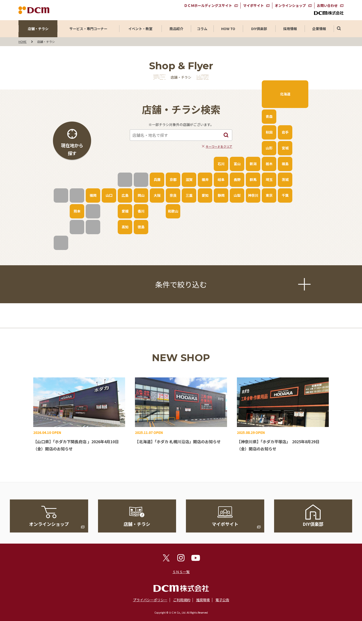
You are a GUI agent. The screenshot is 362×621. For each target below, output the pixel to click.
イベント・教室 (140, 28)
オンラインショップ (290, 5)
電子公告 (222, 599)
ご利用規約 (181, 599)
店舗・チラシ (38, 28)
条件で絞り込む (181, 284)
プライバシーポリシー (150, 599)
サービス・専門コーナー (88, 28)
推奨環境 (203, 599)
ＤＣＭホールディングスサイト (208, 5)
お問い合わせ (327, 5)
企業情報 (319, 28)
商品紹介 (176, 28)
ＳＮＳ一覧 (181, 571)
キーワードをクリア (219, 146)
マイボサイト (253, 5)
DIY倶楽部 (259, 28)
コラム (202, 28)
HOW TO (228, 28)
